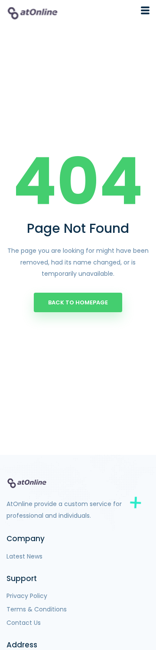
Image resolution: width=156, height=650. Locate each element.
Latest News (24, 556)
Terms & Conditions (36, 609)
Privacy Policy (26, 595)
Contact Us (23, 622)
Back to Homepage (78, 302)
